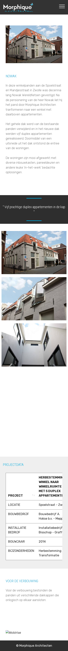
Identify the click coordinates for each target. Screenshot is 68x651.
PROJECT (15, 495)
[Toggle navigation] (62, 6)
